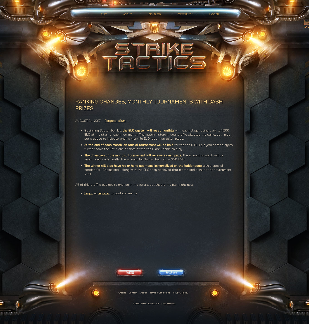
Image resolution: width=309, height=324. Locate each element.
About (127, 14)
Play (104, 14)
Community (185, 14)
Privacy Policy (180, 292)
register (103, 193)
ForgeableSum (115, 121)
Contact (133, 292)
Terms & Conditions (160, 292)
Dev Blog (154, 14)
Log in (88, 193)
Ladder (214, 14)
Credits (122, 292)
